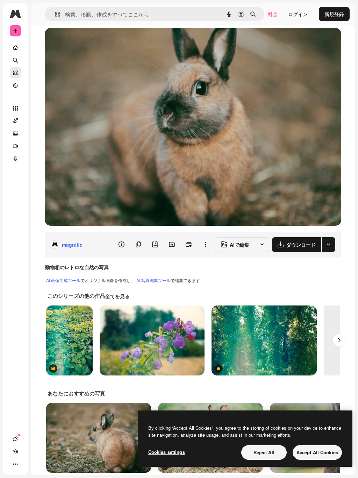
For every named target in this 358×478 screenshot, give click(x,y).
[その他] (15, 464)
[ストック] (15, 72)
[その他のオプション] (205, 245)
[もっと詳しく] (15, 85)
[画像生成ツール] (15, 133)
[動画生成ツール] (15, 146)
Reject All (263, 452)
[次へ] (339, 340)
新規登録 (334, 13)
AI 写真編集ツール (153, 280)
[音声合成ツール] (15, 158)
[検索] (15, 60)
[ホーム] (15, 47)
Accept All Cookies (317, 452)
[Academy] (15, 451)
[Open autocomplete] (54, 14)
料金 (273, 13)
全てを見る (117, 296)
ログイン (298, 13)
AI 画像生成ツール (63, 280)
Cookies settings (166, 452)
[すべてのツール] (15, 108)
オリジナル (93, 41)
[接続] (15, 438)
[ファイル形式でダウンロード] (328, 244)
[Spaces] (15, 120)
